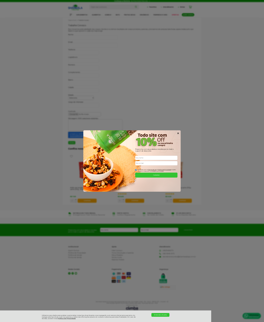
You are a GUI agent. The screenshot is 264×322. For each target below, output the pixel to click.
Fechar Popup (178, 133)
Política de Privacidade (67, 318)
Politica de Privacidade (164, 169)
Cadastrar (156, 175)
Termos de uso (152, 169)
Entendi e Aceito (160, 315)
